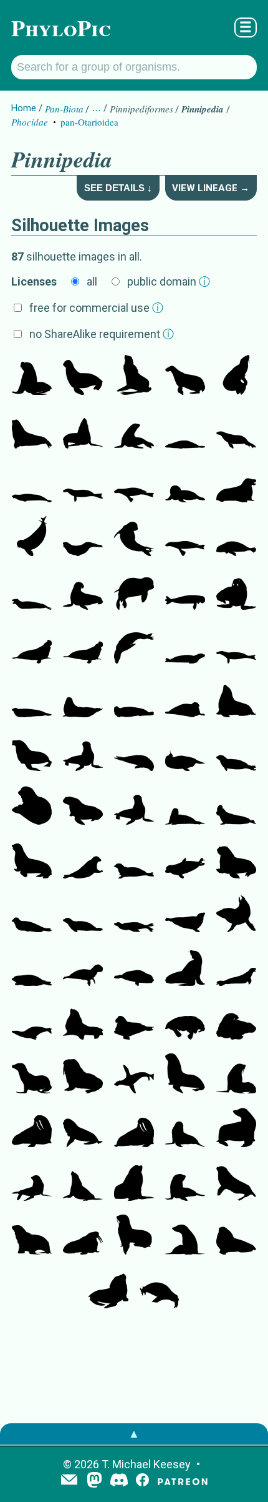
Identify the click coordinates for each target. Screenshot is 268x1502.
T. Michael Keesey (146, 1464)
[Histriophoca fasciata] (83, 859)
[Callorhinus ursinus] (134, 376)
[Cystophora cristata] (236, 806)
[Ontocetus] (134, 1021)
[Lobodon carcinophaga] (236, 967)
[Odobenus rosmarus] (83, 1074)
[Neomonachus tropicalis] (185, 645)
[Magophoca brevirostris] (236, 645)
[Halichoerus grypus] (185, 806)
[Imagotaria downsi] (236, 591)
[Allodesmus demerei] (236, 698)
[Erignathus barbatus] (134, 698)
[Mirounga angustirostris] (83, 645)
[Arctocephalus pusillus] (83, 1182)
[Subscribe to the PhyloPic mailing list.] (69, 1481)
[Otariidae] (83, 376)
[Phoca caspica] (32, 913)
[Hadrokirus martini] (83, 483)
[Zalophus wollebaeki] (83, 752)
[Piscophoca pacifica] (185, 430)
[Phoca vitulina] (32, 806)
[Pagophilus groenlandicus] (134, 752)
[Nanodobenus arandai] (83, 591)
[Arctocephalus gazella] (236, 1074)
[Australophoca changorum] (32, 483)
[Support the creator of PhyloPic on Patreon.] (183, 1481)
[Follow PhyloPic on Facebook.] (142, 1481)
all (92, 281)
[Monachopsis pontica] (185, 537)
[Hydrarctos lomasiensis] (134, 1074)
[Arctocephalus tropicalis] (185, 1074)
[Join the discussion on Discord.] (119, 1481)
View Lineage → (210, 188)
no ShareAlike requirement (101, 334)
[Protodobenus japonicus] (236, 859)
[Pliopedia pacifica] (185, 967)
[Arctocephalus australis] (236, 1128)
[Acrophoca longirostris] (32, 1021)
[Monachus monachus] (134, 537)
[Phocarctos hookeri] (32, 1236)
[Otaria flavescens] (32, 376)
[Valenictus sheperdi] (159, 1289)
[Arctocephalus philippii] (185, 1236)
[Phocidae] (134, 430)
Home (23, 108)
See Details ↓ (118, 187)
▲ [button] (134, 1433)
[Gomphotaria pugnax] (32, 752)
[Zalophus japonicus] (32, 859)
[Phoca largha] (134, 859)
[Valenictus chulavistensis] (185, 1021)
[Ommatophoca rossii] (83, 537)
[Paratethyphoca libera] (134, 483)
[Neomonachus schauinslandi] (32, 537)
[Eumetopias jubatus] (236, 376)
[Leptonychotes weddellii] (185, 483)
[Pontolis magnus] (236, 483)
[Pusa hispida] (236, 752)
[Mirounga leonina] (32, 645)
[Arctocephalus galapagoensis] (83, 1128)
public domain (168, 281)
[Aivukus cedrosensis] (83, 806)
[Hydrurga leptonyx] (32, 591)
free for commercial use (96, 307)
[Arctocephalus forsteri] (185, 1128)
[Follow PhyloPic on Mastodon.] (94, 1481)
